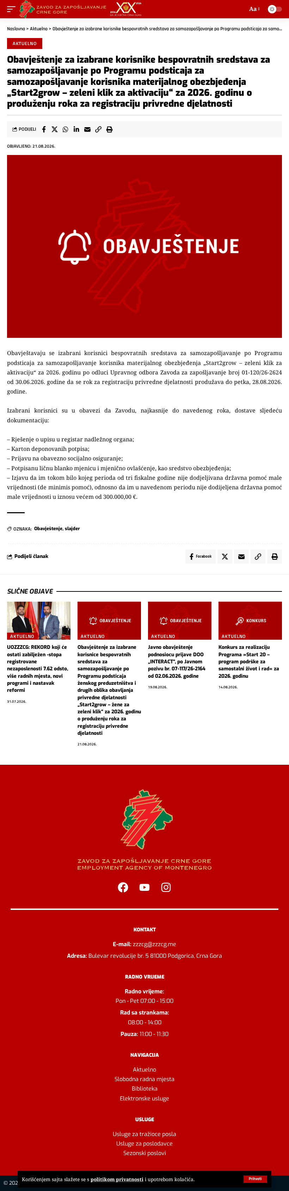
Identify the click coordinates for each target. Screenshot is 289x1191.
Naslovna (16, 29)
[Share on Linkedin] (76, 129)
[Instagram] (166, 887)
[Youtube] (144, 887)
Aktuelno (39, 29)
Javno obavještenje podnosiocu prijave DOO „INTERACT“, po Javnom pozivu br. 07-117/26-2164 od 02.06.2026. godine (176, 661)
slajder (72, 529)
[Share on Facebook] (44, 129)
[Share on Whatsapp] (65, 129)
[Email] (87, 129)
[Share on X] (55, 129)
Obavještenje (48, 529)
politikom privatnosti (117, 1179)
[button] (255, 1179)
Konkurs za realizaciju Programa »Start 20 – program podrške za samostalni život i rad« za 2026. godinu (249, 661)
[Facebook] (123, 887)
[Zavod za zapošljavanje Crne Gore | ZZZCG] (82, 9)
